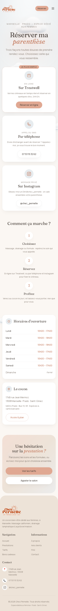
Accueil (5, 541)
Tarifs (5, 550)
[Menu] (53, 8)
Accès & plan (17, 417)
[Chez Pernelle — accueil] (9, 8)
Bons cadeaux (8, 554)
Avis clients (36, 545)
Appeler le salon (29, 480)
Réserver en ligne (29, 104)
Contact (35, 554)
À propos (35, 541)
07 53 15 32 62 (29, 154)
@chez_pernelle (29, 203)
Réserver (42, 8)
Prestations (7, 545)
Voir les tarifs (29, 471)
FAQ (33, 550)
